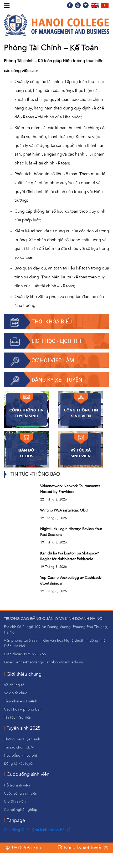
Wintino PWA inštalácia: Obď (64, 510)
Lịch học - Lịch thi (56, 341)
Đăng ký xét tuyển (57, 380)
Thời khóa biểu (52, 321)
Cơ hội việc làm (53, 360)
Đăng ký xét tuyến (82, 847)
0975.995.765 (26, 847)
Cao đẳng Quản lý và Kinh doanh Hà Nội (37, 830)
